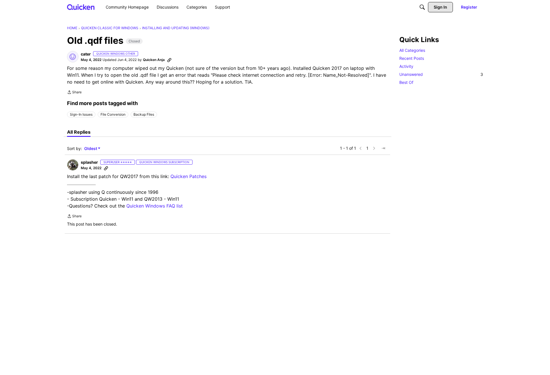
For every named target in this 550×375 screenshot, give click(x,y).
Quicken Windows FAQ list (154, 206)
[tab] (79, 132)
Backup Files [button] (143, 114)
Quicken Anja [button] (154, 60)
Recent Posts (411, 58)
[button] (72, 56)
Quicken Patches (188, 176)
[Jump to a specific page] (383, 148)
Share (74, 93)
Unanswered (441, 74)
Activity (406, 66)
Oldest (91, 148)
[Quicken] (81, 7)
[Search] (422, 7)
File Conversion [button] (113, 114)
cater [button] (86, 54)
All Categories (412, 50)
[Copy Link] (169, 59)
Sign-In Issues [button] (81, 114)
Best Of (406, 82)
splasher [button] (89, 162)
